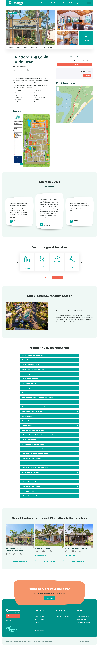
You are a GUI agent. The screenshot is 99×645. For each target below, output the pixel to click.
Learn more (49, 598)
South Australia (39, 625)
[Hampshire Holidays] (16, 3)
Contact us (72, 3)
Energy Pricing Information (83, 622)
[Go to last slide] (18, 262)
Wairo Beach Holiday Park (21, 7)
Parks (10, 7)
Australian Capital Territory (42, 614)
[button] (74, 104)
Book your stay (12, 616)
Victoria (37, 627)
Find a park (45, 4)
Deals (64, 3)
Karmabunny (88, 641)
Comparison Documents (83, 619)
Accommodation (34, 47)
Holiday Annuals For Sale (83, 616)
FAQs (43, 47)
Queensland (38, 622)
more (41, 218)
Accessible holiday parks (62, 614)
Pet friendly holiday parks (62, 616)
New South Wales (39, 616)
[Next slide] (81, 262)
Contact (50, 47)
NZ (89, 2)
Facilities (18, 47)
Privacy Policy (37, 641)
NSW (13, 7)
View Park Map (57, 277)
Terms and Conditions (48, 641)
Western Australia (39, 630)
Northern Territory (39, 619)
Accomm (31, 7)
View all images (86, 40)
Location (11, 47)
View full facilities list (43, 277)
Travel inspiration (56, 3)
